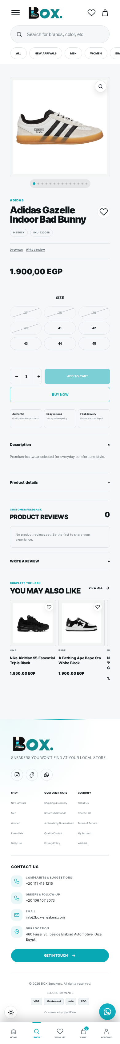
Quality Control (53, 833)
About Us (83, 802)
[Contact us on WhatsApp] (107, 1011)
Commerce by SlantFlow (60, 1012)
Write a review (35, 249)
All (18, 53)
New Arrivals (46, 53)
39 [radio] (94, 313)
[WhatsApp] (47, 775)
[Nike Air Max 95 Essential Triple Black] (33, 623)
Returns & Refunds (55, 813)
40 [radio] (26, 328)
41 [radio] (60, 328)
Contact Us (84, 813)
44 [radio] (60, 343)
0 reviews (16, 249)
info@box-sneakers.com (45, 917)
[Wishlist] (91, 12)
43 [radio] (26, 343)
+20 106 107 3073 (40, 900)
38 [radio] (60, 313)
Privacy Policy (52, 843)
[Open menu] (16, 12)
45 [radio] (94, 343)
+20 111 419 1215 (39, 883)
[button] (60, 128)
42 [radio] (94, 328)
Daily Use (16, 843)
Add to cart (77, 376)
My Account (84, 833)
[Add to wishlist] (103, 211)
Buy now (60, 394)
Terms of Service (87, 823)
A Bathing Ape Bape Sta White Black (79, 660)
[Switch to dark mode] (10, 1012)
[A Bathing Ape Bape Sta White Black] (81, 623)
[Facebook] (32, 775)
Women (96, 53)
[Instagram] (17, 775)
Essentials (17, 833)
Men (73, 53)
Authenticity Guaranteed (59, 823)
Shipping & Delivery (55, 802)
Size (60, 298)
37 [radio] (26, 313)
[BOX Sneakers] (32, 743)
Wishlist (82, 843)
